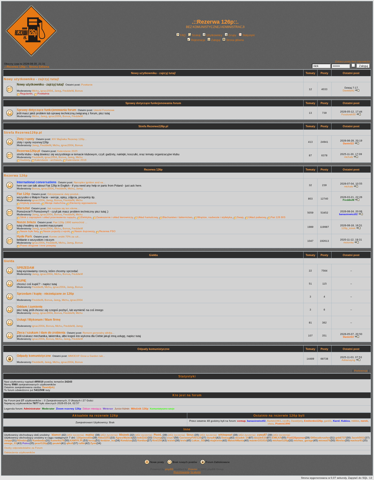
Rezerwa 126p (153, 169)
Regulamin (26, 93)
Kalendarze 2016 (76, 160)
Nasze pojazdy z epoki (56, 231)
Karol (336, 420)
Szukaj (196, 35)
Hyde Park (24, 236)
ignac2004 (46, 90)
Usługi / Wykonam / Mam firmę (39, 319)
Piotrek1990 (282, 423)
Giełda (153, 255)
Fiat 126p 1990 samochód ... (70, 222)
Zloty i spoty (25, 139)
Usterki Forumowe (104, 110)
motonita (348, 242)
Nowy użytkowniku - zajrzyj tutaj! (153, 73)
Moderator (48, 408)
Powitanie (87, 84)
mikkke (355, 420)
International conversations (36, 182)
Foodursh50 (348, 114)
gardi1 (328, 420)
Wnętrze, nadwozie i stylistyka (214, 217)
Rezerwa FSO (107, 231)
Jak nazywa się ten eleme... (63, 208)
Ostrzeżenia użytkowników (19, 452)
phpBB (169, 469)
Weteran (108, 408)
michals (348, 157)
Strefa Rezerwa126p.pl (153, 126)
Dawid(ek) (348, 90)
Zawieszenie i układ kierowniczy (114, 217)
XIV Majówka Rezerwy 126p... (69, 139)
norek (364, 420)
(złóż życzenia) (75, 434)
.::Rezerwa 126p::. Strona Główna (26, 66)
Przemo (192, 469)
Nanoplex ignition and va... (89, 182)
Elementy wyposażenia (83, 203)
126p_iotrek (348, 228)
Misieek (124, 434)
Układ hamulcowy (148, 217)
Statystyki (248, 35)
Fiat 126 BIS (278, 217)
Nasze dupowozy (84, 231)
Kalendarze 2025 (67, 151)
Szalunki (195, 472)
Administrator (32, 408)
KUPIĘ (21, 281)
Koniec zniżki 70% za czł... (64, 236)
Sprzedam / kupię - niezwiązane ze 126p (45, 293)
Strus (190, 434)
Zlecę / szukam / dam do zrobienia (41, 332)
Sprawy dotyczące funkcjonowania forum (153, 103)
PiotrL (158, 434)
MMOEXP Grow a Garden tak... (86, 356)
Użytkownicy (214, 35)
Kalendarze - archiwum (48, 160)
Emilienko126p (313, 420)
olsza (271, 423)
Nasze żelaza (26, 222)
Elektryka (86, 217)
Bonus (79, 90)
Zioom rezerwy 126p (68, 408)
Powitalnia (43, 93)
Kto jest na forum (187, 395)
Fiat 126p (23, 194)
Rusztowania (182, 472)
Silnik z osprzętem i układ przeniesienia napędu (48, 217)
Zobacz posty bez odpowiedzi (352, 61)
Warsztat (23, 208)
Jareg (57, 90)
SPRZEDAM (25, 268)
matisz (89, 434)
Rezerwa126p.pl (28, 151)
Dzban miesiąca (92, 408)
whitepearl (225, 434)
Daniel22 (348, 143)
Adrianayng (348, 360)
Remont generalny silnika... (98, 332)
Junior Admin (122, 408)
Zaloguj (215, 39)
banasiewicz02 (348, 214)
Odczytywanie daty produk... (64, 194)
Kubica (345, 420)
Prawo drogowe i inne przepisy (38, 245)
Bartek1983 (274, 420)
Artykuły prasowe (30, 203)
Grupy (232, 35)
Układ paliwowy (257, 217)
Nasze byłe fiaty (29, 231)
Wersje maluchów (55, 203)
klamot (56, 434)
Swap (240, 217)
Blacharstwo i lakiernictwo (177, 217)
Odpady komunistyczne (153, 348)
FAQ (183, 35)
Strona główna (235, 39)
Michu (35, 90)
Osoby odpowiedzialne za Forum (23, 447)
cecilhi (286, 420)
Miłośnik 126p (139, 408)
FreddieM (68, 90)
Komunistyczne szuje (162, 408)
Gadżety (25, 160)
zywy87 (262, 434)
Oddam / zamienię (29, 306)
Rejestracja (198, 39)
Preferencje (361, 370)
